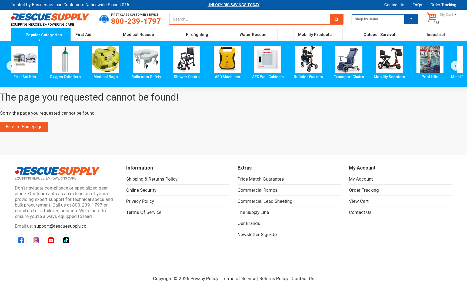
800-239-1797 (136, 21)
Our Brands (249, 223)
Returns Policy (273, 278)
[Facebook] (21, 240)
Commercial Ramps (258, 190)
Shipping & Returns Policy (152, 179)
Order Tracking (443, 4)
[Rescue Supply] (51, 17)
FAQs (417, 4)
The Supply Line (253, 212)
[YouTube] (51, 240)
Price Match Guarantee (261, 179)
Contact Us (394, 4)
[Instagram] (36, 240)
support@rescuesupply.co (60, 226)
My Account (361, 179)
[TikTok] (66, 240)
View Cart (359, 201)
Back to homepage (24, 126)
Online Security (141, 190)
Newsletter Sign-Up (257, 234)
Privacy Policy (140, 201)
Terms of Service (143, 212)
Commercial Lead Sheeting (265, 201)
